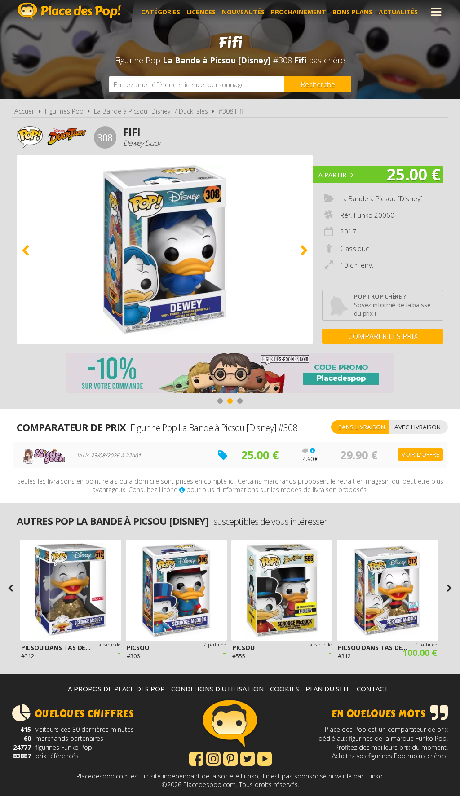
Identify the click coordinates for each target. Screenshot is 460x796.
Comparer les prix (383, 336)
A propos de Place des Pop (116, 688)
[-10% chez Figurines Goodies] (230, 374)
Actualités (398, 12)
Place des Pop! (69, 11)
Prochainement (298, 12)
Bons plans (352, 12)
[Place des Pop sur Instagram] (213, 758)
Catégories (160, 12)
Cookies (284, 688)
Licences (201, 12)
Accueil (24, 111)
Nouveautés (243, 12)
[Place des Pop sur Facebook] (196, 758)
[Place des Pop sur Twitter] (247, 758)
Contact (372, 688)
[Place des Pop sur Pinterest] (230, 758)
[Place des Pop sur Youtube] (264, 758)
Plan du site (327, 688)
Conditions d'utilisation (217, 688)
